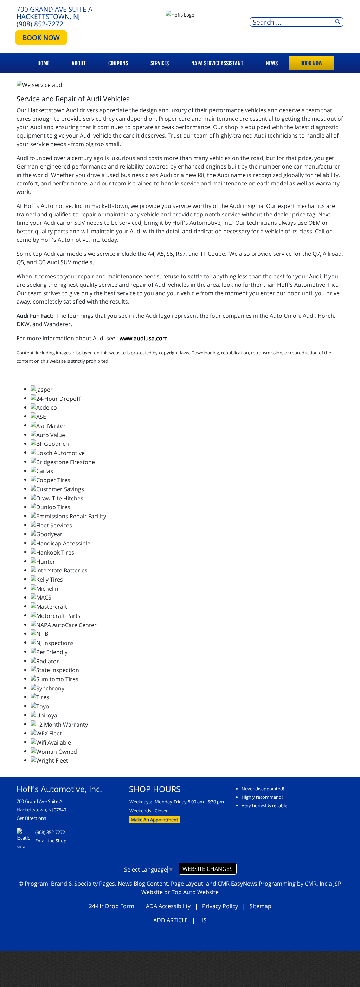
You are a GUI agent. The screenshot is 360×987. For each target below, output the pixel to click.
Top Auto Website (195, 892)
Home (43, 63)
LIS (203, 920)
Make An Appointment (154, 819)
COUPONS (118, 63)
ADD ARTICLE (170, 920)
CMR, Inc (316, 883)
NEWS (272, 63)
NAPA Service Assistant (217, 63)
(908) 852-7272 (40, 24)
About (79, 63)
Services (159, 63)
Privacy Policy (220, 906)
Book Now (311, 63)
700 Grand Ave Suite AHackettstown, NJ (54, 12)
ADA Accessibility (168, 906)
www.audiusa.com (144, 338)
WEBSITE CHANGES (207, 869)
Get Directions (31, 818)
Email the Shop (50, 840)
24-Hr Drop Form (111, 906)
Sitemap (260, 906)
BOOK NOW (41, 37)
